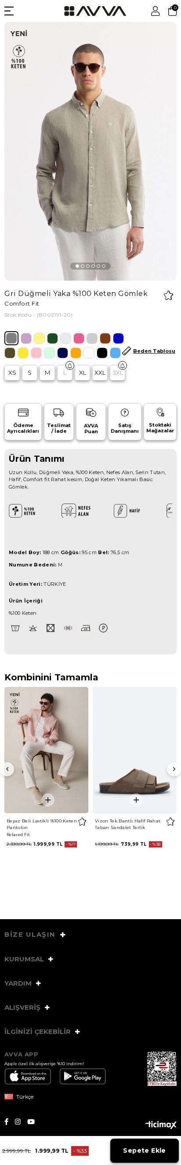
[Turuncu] (75, 352)
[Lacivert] (62, 352)
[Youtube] (34, 1121)
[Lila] (26, 338)
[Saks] (118, 338)
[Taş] (65, 338)
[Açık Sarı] (39, 338)
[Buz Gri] (92, 338)
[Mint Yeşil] (49, 352)
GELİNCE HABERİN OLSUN (69, 365)
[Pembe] (36, 352)
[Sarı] (23, 352)
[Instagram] (21, 1121)
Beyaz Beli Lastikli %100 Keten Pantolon (42, 824)
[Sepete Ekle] (47, 800)
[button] (77, 266)
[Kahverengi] (105, 338)
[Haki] (9, 352)
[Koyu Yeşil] (52, 338)
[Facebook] (9, 1121)
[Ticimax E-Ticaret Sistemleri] (161, 1125)
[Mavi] (115, 352)
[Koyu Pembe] (78, 338)
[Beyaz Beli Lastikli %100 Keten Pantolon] (46, 750)
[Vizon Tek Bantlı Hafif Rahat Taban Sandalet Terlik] (135, 750)
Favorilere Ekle (82, 822)
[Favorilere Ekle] (168, 295)
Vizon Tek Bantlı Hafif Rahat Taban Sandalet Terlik (127, 824)
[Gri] (11, 338)
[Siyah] (102, 352)
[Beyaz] (88, 352)
